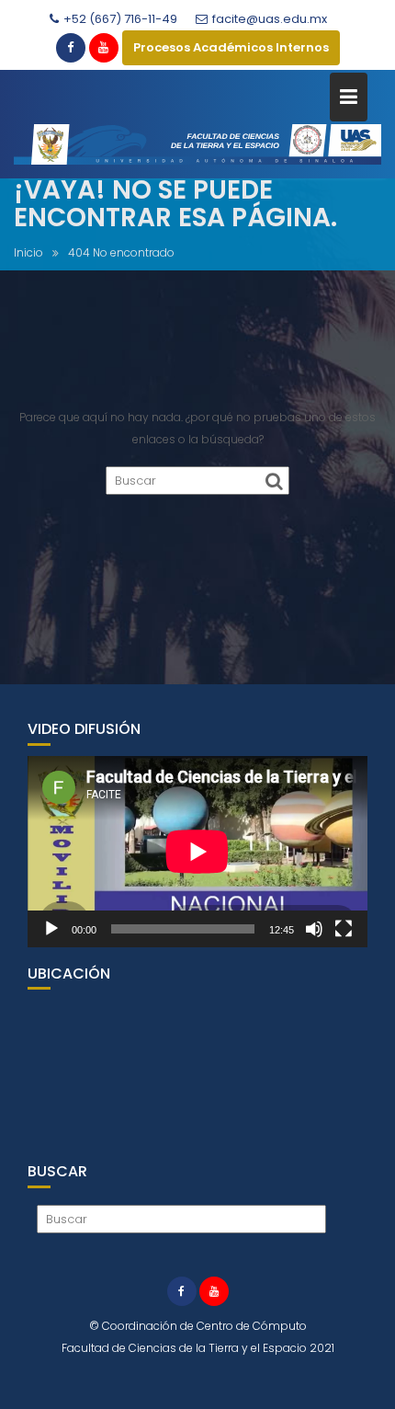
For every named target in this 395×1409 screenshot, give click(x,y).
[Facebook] (70, 48)
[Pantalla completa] (343, 929)
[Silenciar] (314, 929)
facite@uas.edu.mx (269, 19)
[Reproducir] (51, 929)
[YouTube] (103, 48)
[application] (197, 851)
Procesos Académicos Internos (231, 47)
